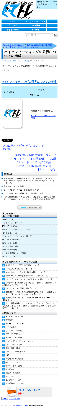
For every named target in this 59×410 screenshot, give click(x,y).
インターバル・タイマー (12, 223)
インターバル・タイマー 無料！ (29, 392)
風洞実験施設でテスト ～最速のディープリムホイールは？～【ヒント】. (29, 299)
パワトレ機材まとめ (13, 345)
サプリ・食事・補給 (10, 246)
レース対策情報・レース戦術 (14, 253)
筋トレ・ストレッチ (10, 240)
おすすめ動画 (13, 29)
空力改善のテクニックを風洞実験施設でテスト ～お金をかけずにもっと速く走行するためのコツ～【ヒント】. (29, 293)
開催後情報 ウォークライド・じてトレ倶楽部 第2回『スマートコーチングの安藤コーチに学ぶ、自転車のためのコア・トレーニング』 (30, 180)
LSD (7, 355)
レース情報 (35, 25)
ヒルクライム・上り (10, 233)
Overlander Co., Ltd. (20, 405)
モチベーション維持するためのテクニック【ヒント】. (27, 276)
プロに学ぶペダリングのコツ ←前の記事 (23, 147)
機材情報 (35, 29)
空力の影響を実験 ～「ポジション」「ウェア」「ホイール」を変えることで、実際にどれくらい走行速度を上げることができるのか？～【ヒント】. (29, 305)
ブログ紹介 (13, 25)
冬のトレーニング (9, 256)
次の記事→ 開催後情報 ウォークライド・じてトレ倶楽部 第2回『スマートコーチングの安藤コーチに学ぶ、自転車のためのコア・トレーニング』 (35, 162)
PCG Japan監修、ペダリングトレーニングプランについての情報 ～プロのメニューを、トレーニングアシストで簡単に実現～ (30, 198)
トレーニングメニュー (11, 219)
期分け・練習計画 (9, 250)
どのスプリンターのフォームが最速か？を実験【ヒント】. (29, 279)
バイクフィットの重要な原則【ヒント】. (22, 288)
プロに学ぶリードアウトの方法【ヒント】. (22, 265)
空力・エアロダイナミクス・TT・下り (17, 236)
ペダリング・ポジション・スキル (21, 47)
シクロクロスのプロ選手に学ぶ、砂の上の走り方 (24, 193)
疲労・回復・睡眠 (9, 243)
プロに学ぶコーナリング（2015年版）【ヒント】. (25, 272)
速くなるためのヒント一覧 (39, 44)
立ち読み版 (10, 369)
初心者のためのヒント (14, 359)
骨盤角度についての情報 (14, 186)
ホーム (13, 21)
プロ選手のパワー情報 (14, 383)
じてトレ (18, 10)
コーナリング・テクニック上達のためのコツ (22, 190)
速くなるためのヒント (35, 21)
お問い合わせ (14, 399)
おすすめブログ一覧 (13, 331)
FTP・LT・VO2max (10, 226)
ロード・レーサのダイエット (17, 352)
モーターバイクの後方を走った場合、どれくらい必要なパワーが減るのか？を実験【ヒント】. (29, 284)
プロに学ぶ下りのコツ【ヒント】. (19, 269)
